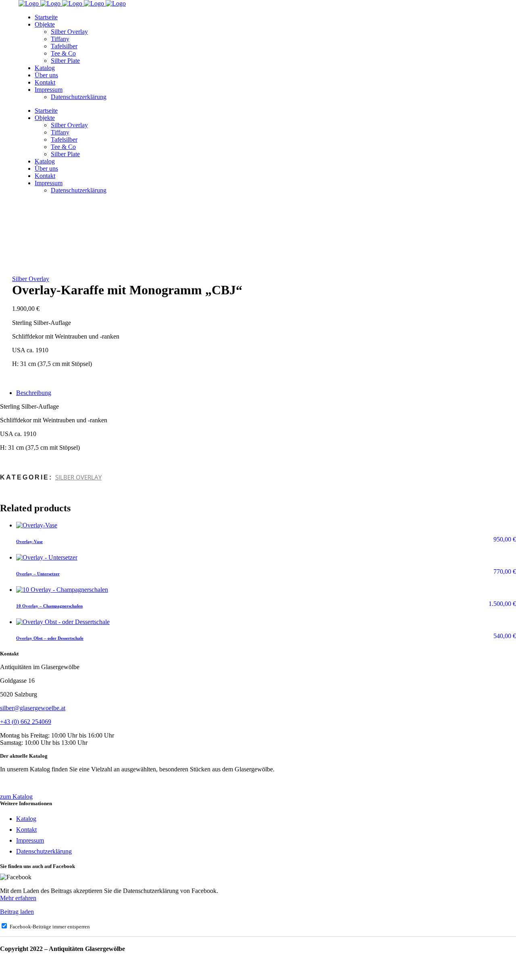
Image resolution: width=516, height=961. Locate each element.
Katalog (26, 818)
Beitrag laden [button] (17, 911)
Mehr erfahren (18, 898)
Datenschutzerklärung (44, 851)
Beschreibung (33, 392)
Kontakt (26, 829)
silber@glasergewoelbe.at (32, 708)
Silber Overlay (30, 278)
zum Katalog (16, 796)
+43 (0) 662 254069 (25, 721)
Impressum (30, 840)
